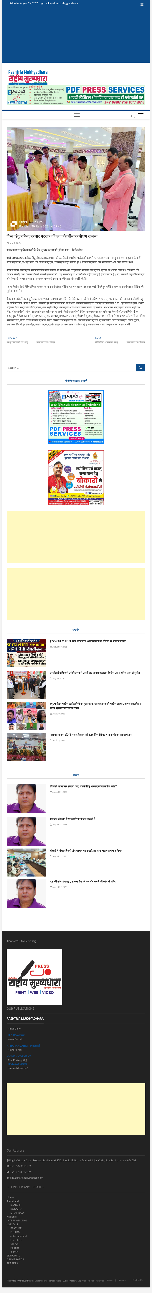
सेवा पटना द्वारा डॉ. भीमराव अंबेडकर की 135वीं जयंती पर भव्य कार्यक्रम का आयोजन (91, 735)
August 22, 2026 (59, 856)
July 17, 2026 (58, 678)
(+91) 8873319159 (20, 1166)
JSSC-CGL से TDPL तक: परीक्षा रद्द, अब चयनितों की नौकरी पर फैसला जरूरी (88, 641)
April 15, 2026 (58, 740)
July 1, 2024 (15, 243)
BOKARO (16, 1208)
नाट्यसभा (14, 1251)
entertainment (18, 1236)
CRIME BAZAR (15, 1259)
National (12, 1216)
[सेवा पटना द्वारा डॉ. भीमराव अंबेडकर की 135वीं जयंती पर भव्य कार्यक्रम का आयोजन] (26, 747)
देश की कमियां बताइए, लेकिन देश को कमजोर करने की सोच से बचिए (82, 881)
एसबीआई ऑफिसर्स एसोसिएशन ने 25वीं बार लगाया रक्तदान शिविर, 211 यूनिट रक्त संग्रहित (95, 673)
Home (10, 1197)
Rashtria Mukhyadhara (20, 1280)
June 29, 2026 (58, 713)
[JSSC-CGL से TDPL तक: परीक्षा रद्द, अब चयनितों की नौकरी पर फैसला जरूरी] (26, 653)
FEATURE (16, 1228)
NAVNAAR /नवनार (17, 1064)
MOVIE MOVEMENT (19, 1056)
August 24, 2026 (59, 792)
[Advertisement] (76, 37)
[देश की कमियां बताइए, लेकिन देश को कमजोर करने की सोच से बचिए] (26, 893)
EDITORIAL (13, 1255)
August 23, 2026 (59, 824)
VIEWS (14, 1243)
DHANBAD (17, 1212)
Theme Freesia (54, 1280)
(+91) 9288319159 (20, 1171)
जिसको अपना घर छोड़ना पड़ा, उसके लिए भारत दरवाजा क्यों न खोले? (83, 786)
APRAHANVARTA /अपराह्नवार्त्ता (23, 1045)
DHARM (15, 1232)
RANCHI (15, 1204)
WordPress (68, 1280)
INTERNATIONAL (17, 1220)
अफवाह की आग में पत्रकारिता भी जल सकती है (72, 819)
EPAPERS (12, 1263)
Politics (14, 1247)
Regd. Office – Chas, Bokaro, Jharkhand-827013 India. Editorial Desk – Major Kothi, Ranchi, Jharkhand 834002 (72, 1160)
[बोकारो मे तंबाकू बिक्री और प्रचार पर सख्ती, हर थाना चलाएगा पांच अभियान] (26, 863)
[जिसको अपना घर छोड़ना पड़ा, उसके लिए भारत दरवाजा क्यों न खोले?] (26, 798)
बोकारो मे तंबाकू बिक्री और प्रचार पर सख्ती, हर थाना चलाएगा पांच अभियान (86, 850)
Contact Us (138, 1280)
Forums (122, 1280)
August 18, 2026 (59, 646)
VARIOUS (12, 1224)
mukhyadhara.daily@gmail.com (61, 3)
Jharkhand (13, 1201)
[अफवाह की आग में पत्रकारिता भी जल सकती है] (26, 831)
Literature (16, 1239)
